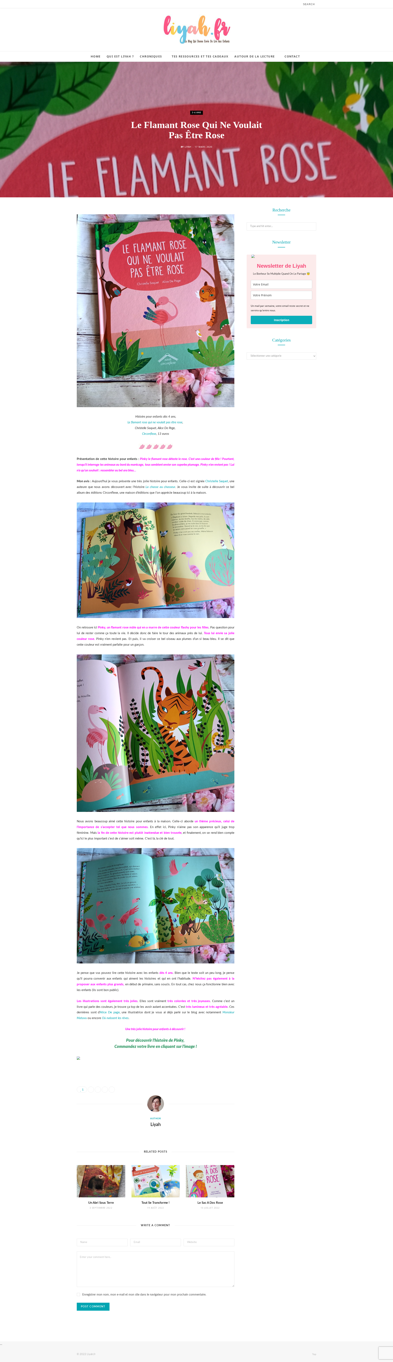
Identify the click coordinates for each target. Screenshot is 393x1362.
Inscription (281, 320)
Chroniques (151, 56)
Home (96, 56)
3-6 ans (196, 112)
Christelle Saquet (216, 481)
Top (314, 1354)
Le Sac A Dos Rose (210, 1202)
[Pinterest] (56, 244)
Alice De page (110, 1012)
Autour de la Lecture (254, 56)
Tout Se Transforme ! (155, 1202)
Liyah (188, 146)
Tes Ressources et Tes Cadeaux (200, 56)
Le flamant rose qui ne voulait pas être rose (155, 422)
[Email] (56, 254)
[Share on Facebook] (56, 223)
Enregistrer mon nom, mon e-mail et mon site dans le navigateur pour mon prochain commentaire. (144, 1294)
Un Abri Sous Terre (101, 1202)
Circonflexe (149, 433)
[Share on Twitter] (56, 233)
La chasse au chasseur (160, 487)
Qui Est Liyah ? (120, 56)
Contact (292, 56)
